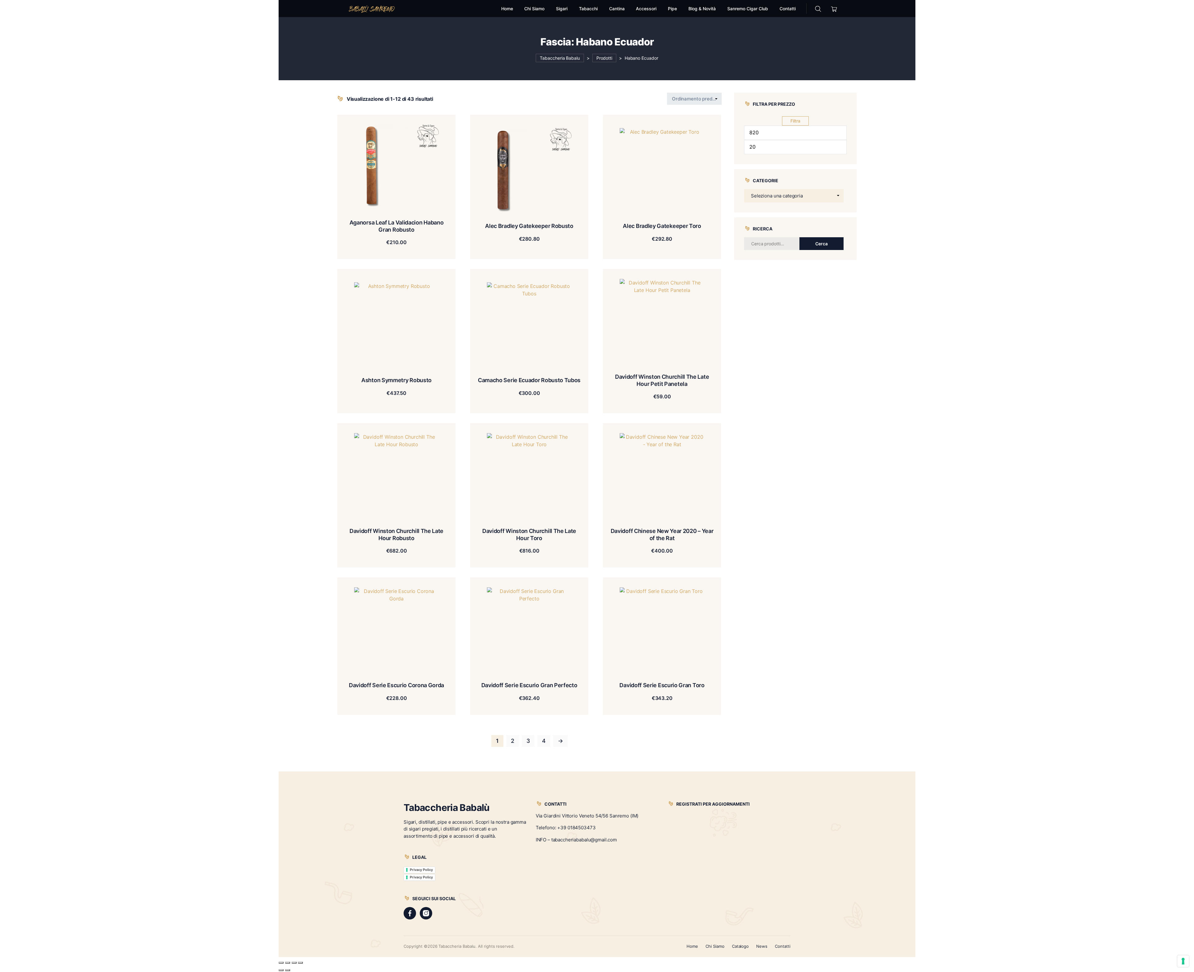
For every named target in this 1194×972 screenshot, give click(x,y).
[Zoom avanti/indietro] (281, 963)
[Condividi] (294, 963)
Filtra (795, 120)
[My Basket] (834, 8)
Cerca (821, 243)
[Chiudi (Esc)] (300, 963)
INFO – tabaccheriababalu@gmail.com (576, 840)
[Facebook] (410, 913)
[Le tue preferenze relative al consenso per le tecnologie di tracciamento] (1183, 961)
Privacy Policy (421, 870)
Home (692, 946)
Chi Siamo (715, 946)
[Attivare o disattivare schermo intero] (287, 963)
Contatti (782, 946)
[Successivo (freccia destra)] (287, 970)
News (761, 946)
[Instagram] (426, 913)
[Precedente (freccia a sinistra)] (281, 970)
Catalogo (740, 946)
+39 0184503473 (576, 828)
